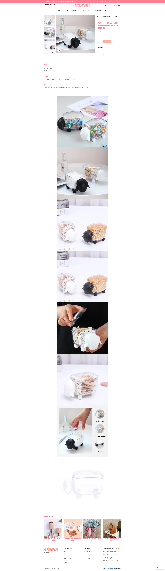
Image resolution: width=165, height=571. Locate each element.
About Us (66, 551)
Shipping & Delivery (87, 551)
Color (98, 34)
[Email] (106, 54)
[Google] (104, 54)
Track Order (111, 1)
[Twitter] (102, 54)
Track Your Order (67, 558)
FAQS (106, 1)
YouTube (102, 1)
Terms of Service (87, 558)
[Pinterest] (107, 54)
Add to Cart (107, 41)
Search (65, 560)
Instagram (97, 1)
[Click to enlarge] (59, 50)
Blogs (65, 553)
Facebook (96, 1)
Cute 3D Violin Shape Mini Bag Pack (112, 539)
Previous (47, 53)
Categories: (99, 51)
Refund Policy (86, 553)
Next (52, 53)
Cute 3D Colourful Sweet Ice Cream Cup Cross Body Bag (92, 539)
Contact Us (117, 1)
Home (98, 15)
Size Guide (100, 47)
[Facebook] (100, 54)
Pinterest (100, 1)
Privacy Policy (86, 556)
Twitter (99, 1)
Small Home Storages (101, 52)
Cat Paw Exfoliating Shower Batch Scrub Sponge (73, 539)
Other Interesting (110, 51)
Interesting (104, 51)
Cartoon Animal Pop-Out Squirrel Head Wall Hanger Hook (53, 539)
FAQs (65, 556)
